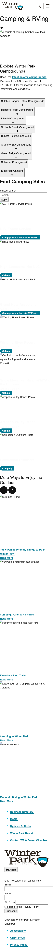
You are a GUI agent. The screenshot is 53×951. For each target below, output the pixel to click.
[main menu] (47, 6)
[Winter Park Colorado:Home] (12, 6)
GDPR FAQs (17, 937)
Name (8, 893)
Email (8, 884)
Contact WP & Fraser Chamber (28, 840)
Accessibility (18, 930)
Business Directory (21, 812)
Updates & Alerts (20, 826)
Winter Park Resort (21, 833)
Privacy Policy (18, 945)
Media (13, 819)
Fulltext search (8, 190)
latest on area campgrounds (29, 77)
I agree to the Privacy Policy (23, 906)
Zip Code (10, 902)
